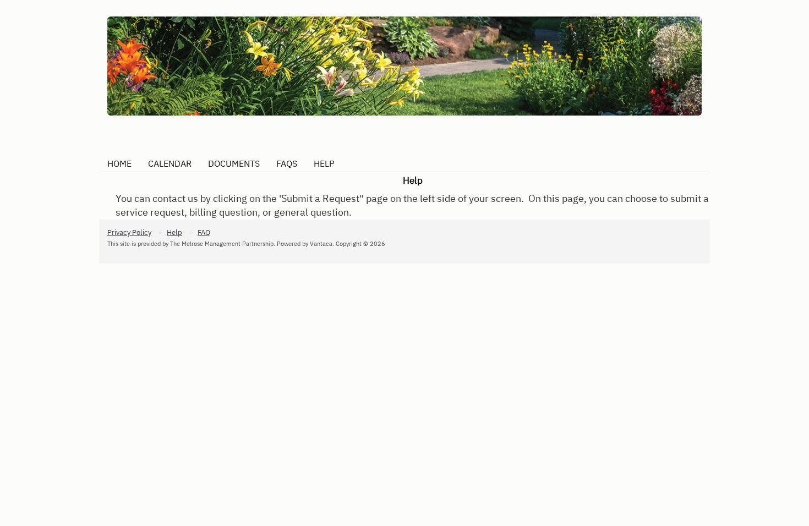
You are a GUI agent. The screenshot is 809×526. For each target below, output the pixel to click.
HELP (324, 163)
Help (174, 232)
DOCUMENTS (234, 163)
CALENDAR (170, 163)
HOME (119, 163)
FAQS (286, 163)
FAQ (204, 232)
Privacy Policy (129, 232)
